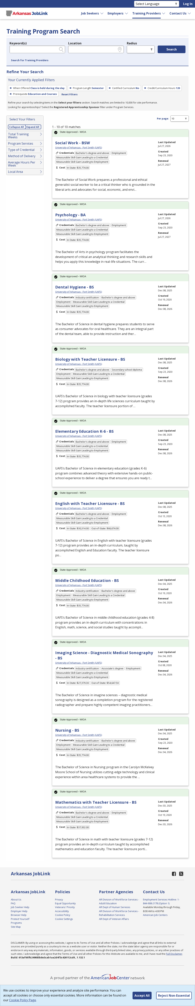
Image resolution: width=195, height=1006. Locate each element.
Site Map (16, 926)
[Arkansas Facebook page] (174, 874)
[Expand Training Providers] (164, 13)
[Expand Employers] (127, 13)
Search (171, 49)
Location (75, 43)
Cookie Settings (64, 919)
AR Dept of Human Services (114, 907)
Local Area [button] (15, 172)
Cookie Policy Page (22, 1000)
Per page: (163, 118)
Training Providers (146, 13)
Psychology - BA (70, 214)
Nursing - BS (67, 730)
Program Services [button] (20, 143)
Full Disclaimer (174, 954)
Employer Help (19, 911)
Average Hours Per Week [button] (21, 163)
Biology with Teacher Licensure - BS (90, 359)
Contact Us (177, 13)
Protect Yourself (20, 919)
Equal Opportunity (65, 903)
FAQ (13, 903)
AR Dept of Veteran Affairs (114, 919)
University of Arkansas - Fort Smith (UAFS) (78, 147)
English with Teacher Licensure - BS (90, 503)
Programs (16, 922)
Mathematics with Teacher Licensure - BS (96, 802)
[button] (30, 60)
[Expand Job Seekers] (102, 13)
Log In (188, 4)
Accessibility (62, 911)
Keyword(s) (18, 43)
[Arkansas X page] (181, 874)
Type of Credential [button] (21, 150)
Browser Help (18, 915)
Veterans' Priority (65, 907)
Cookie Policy (62, 915)
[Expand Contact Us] (189, 13)
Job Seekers (90, 13)
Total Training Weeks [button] (18, 135)
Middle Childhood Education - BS (87, 580)
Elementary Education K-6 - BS (84, 431)
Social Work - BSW (72, 142)
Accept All (142, 995)
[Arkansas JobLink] (27, 13)
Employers (115, 13)
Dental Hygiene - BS (74, 287)
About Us (16, 899)
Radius (132, 43)
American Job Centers (155, 915)
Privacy (59, 899)
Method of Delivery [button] (21, 156)
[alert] (120, 133)
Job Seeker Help (20, 907)
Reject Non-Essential (174, 995)
